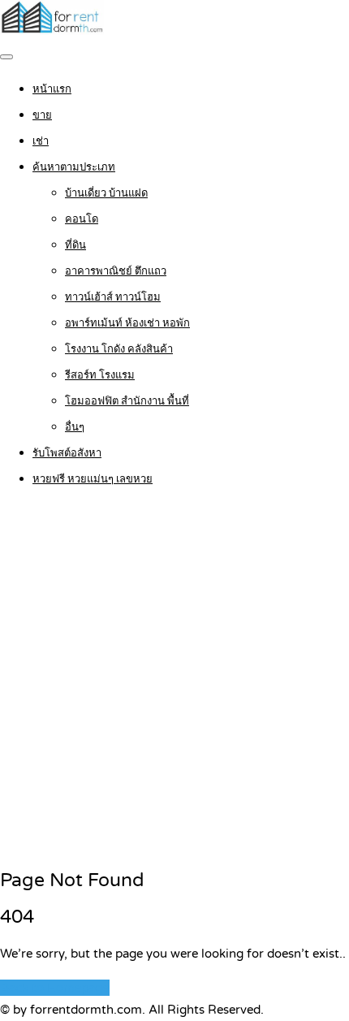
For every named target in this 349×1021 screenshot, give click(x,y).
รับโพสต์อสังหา (66, 453)
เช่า (40, 141)
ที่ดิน (75, 245)
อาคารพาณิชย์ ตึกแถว (115, 271)
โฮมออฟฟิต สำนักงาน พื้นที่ (127, 401)
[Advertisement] (174, 679)
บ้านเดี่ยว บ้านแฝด (106, 193)
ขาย (42, 115)
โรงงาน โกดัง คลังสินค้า (119, 349)
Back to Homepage (55, 987)
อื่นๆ (74, 427)
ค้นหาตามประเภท (73, 167)
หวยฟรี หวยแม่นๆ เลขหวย (92, 479)
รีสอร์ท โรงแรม (100, 375)
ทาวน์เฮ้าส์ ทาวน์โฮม (113, 297)
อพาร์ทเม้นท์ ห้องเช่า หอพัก (127, 323)
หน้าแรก (51, 89)
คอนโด (81, 219)
